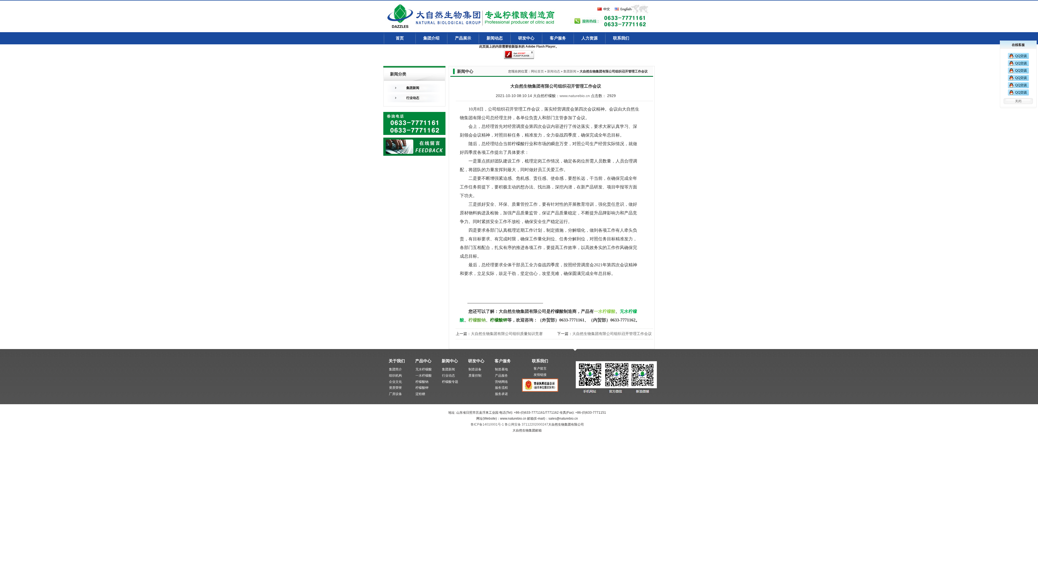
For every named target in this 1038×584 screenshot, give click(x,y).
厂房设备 (395, 394)
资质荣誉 (395, 388)
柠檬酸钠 (421, 382)
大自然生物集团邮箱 (527, 430)
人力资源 (589, 38)
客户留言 (540, 368)
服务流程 (501, 388)
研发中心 (526, 38)
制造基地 (501, 369)
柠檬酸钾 (421, 388)
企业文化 (395, 382)
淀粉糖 (420, 394)
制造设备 (474, 369)
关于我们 (397, 361)
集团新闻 (412, 88)
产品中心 (423, 361)
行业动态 (412, 98)
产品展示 (463, 38)
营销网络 (501, 382)
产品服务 (501, 375)
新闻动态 (495, 38)
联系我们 (621, 38)
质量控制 (474, 375)
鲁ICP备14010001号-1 (488, 424)
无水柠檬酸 (423, 369)
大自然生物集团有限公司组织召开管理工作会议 (612, 333)
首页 (400, 38)
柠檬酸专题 (450, 382)
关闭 (1018, 101)
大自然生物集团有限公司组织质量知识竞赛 (507, 333)
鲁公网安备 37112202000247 (526, 424)
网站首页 (537, 71)
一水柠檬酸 (423, 375)
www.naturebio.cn (575, 96)
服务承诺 (501, 394)
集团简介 (395, 369)
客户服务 (558, 38)
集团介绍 (431, 38)
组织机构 (395, 375)
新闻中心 (450, 361)
